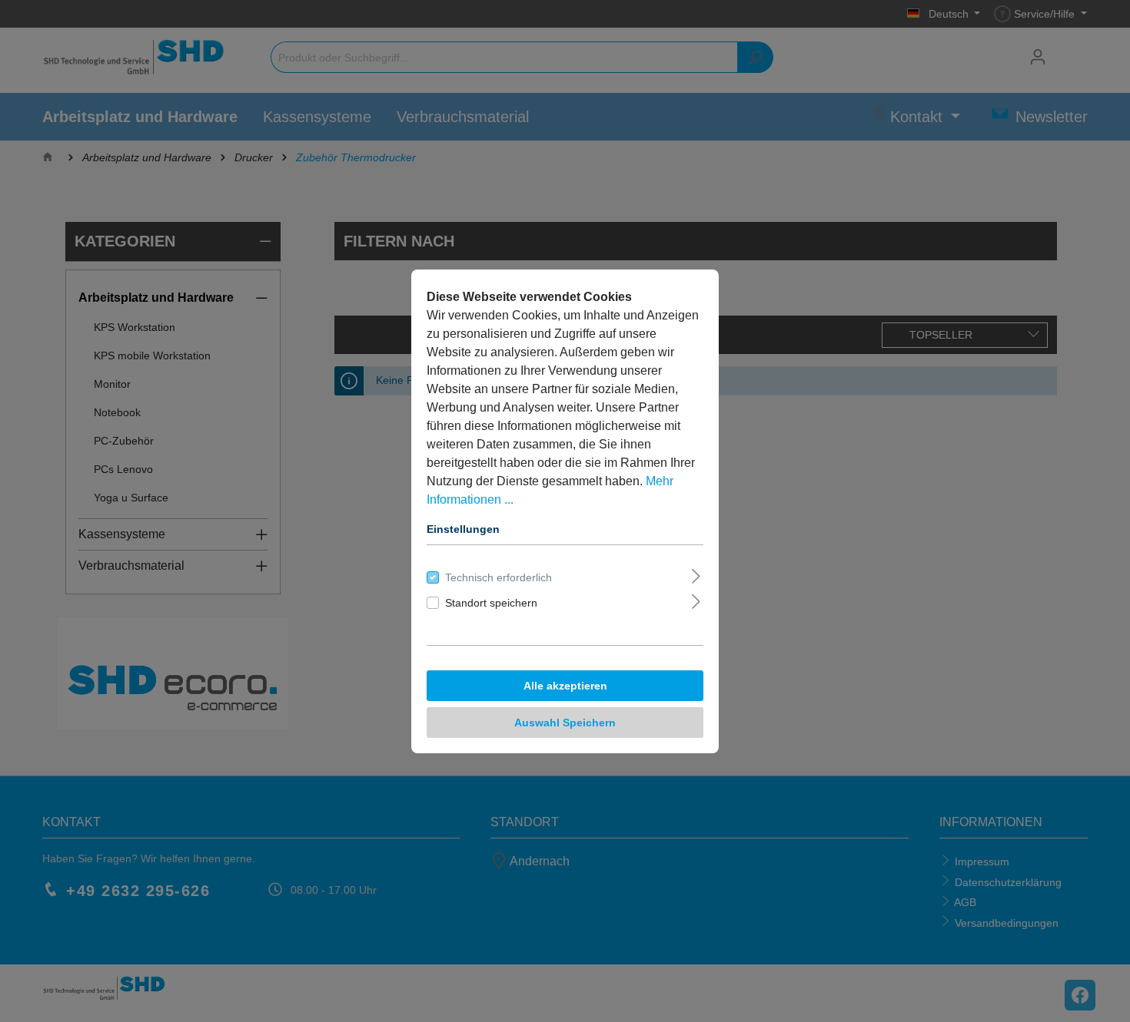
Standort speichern (491, 603)
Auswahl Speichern (565, 722)
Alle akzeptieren (565, 686)
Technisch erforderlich (498, 577)
